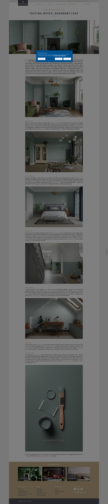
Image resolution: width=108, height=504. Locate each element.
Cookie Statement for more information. (59, 55)
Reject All (67, 58)
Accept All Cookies (59, 58)
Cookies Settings (41, 58)
